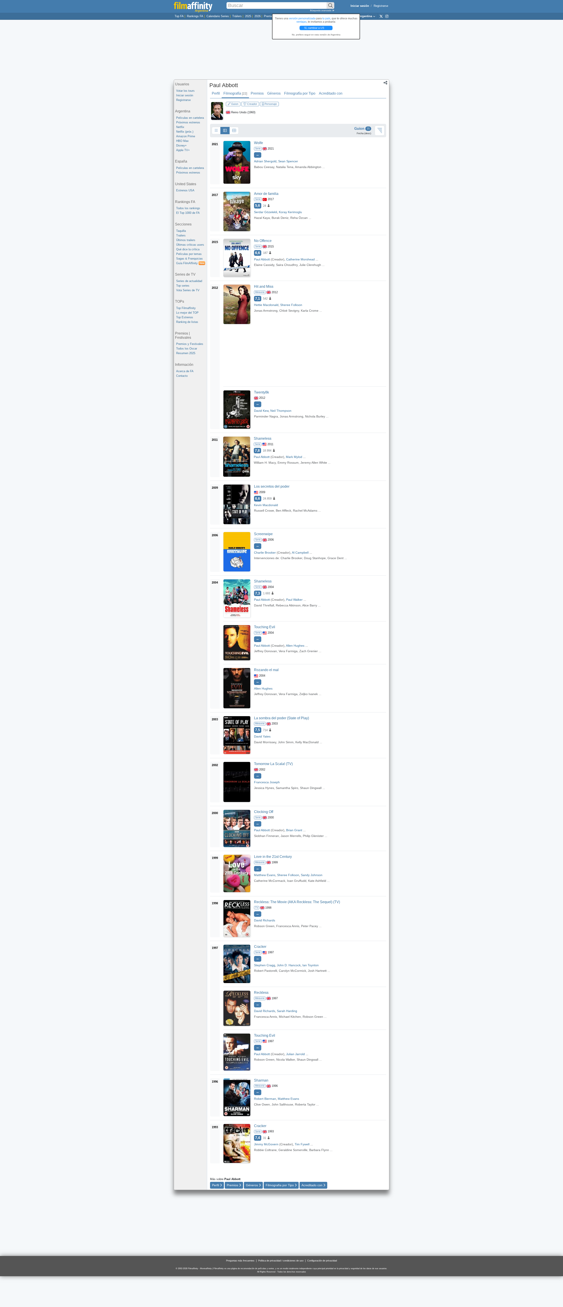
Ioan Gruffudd (296, 880)
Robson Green (264, 926)
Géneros (274, 93)
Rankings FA (195, 16)
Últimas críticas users (190, 244)
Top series (182, 285)
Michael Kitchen (290, 1016)
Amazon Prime (185, 136)
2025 (248, 16)
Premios (269, 16)
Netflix (180, 127)
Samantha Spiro (287, 788)
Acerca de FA (185, 371)
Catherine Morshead (300, 259)
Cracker (260, 946)
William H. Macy (265, 462)
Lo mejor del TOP (187, 312)
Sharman (261, 1080)
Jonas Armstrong (266, 310)
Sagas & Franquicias (189, 258)
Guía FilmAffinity (190, 263)
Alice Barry (309, 605)
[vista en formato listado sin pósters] (216, 130)
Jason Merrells (291, 836)
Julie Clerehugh (310, 265)
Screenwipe (263, 534)
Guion (234, 104)
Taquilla (181, 230)
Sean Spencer (288, 161)
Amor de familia (266, 194)
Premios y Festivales (189, 344)
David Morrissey (265, 742)
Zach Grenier (308, 651)
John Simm (286, 742)
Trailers (181, 235)
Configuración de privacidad (322, 1260)
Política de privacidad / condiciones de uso (280, 1260)
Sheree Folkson (291, 305)
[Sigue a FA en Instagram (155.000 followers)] (386, 16)
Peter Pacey (309, 926)
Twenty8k (261, 392)
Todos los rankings (188, 208)
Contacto (182, 375)
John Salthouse (282, 1104)
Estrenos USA (185, 190)
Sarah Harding (287, 1011)
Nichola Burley (315, 416)
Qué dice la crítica (187, 249)
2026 (257, 16)
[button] (385, 83)
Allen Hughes (295, 645)
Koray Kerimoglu (290, 212)
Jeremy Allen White (313, 462)
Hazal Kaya (262, 218)
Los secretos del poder (271, 486)
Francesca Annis (287, 926)
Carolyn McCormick (292, 970)
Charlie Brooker (265, 552)
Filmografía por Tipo (299, 93)
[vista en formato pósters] (234, 130)
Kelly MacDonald (307, 742)
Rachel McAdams (305, 510)
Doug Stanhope (315, 558)
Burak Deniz (280, 218)
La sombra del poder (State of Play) (281, 718)
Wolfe (258, 143)
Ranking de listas (187, 322)
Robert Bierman (265, 1098)
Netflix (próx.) (184, 131)
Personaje (270, 104)
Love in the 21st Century (273, 857)
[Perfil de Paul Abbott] (217, 110)
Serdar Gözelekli (265, 212)
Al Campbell (300, 552)
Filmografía (235, 93)
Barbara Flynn (319, 1150)
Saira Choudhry (287, 265)
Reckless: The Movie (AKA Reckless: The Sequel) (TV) (297, 902)
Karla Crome (309, 310)
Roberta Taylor (305, 1104)
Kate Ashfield (317, 880)
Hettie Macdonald (266, 305)
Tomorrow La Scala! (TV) (273, 764)
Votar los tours (185, 90)
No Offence (263, 241)
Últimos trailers (185, 240)
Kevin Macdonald (266, 505)
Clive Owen (262, 1104)
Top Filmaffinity (186, 308)
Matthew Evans (264, 875)
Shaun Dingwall (311, 788)
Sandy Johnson (311, 875)
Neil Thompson (280, 410)
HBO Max (182, 141)
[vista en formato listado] (225, 130)
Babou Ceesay (264, 167)
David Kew (261, 410)
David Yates (262, 736)
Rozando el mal (266, 670)
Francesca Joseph (267, 782)
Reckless (261, 992)
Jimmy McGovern (266, 1144)
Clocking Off (263, 812)
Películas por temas (189, 254)
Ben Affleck (283, 510)
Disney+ (181, 145)
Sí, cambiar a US (314, 27)
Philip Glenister (313, 836)
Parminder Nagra (266, 416)
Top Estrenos (184, 317)
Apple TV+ (183, 150)
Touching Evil (264, 627)
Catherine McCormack (269, 880)
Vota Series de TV (187, 290)
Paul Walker (294, 599)
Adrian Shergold (265, 161)
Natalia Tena (284, 167)
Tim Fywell (302, 1144)
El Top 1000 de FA (188, 212)
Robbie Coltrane (265, 1150)
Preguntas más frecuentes (240, 1260)
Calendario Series (218, 16)
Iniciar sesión (184, 95)
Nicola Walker (285, 1059)
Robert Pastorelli (265, 970)
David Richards (264, 920)
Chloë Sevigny (289, 310)
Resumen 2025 (185, 353)
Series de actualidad (189, 281)
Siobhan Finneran (266, 836)
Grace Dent (335, 558)
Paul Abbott (223, 85)
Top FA (179, 16)
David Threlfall (264, 605)
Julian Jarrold (295, 1054)
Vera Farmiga (288, 651)
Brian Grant (294, 830)
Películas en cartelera (190, 117)
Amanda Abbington (308, 167)
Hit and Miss (263, 286)
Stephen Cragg (264, 965)
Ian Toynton (310, 965)
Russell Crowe (264, 510)
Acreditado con (330, 93)
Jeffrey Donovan (265, 651)
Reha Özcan (299, 218)
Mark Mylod (294, 457)
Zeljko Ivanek (308, 694)
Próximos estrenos (188, 122)
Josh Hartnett (317, 970)
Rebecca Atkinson (288, 605)
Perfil (216, 93)
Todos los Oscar (186, 348)
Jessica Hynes (264, 788)
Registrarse (381, 5)
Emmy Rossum (288, 462)
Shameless (262, 438)
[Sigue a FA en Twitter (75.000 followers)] (381, 16)
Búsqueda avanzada (321, 10)
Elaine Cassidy (264, 265)
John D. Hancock (289, 965)
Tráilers (237, 16)
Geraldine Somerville (292, 1150)
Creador (252, 104)
